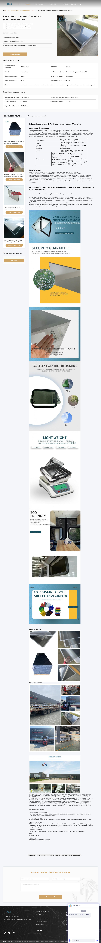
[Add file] (70, 940)
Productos (28, 4)
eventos (66, 4)
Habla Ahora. (14, 54)
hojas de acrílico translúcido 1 (45, 855)
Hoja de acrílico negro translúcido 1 (71, 855)
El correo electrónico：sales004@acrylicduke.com (18, 919)
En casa (7, 10)
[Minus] (97, 906)
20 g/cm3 (57, 855)
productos (13, 10)
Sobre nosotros (39, 4)
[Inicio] (9, 4)
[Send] (97, 940)
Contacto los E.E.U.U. (51, 4)
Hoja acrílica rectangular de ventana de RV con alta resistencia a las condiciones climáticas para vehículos (14, 143)
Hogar (20, 4)
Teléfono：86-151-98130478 (13, 916)
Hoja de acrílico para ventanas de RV (26, 10)
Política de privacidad (7, 941)
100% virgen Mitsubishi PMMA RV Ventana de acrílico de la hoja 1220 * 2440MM (13, 209)
